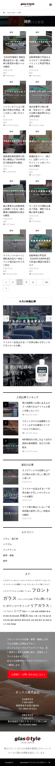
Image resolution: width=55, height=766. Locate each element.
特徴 (36, 620)
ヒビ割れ (20, 591)
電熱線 (13, 624)
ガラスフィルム (41, 580)
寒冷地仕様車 (14, 616)
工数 (35, 616)
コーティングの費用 (12, 584)
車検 (8, 624)
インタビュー (15, 580)
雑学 (5, 561)
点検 (32, 620)
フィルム (27, 591)
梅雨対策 (17, 620)
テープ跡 (39, 584)
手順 (43, 616)
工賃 (39, 616)
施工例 (48, 616)
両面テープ (26, 611)
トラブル (7, 544)
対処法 (24, 615)
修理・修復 (8, 555)
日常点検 (6, 620)
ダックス (17, 762)
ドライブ (46, 584)
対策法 (30, 616)
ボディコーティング (18, 605)
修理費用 (42, 611)
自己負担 (46, 620)
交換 (33, 611)
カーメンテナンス (28, 580)
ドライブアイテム (9, 591)
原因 (7, 616)
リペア (18, 611)
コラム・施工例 (10, 538)
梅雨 (12, 620)
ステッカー (31, 584)
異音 (40, 620)
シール (23, 584)
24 (46, 282)
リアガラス (39, 605)
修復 (36, 611)
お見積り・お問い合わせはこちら (27, 674)
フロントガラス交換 (25, 599)
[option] (27, 326)
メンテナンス (9, 549)
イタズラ (6, 580)
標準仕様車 (26, 620)
